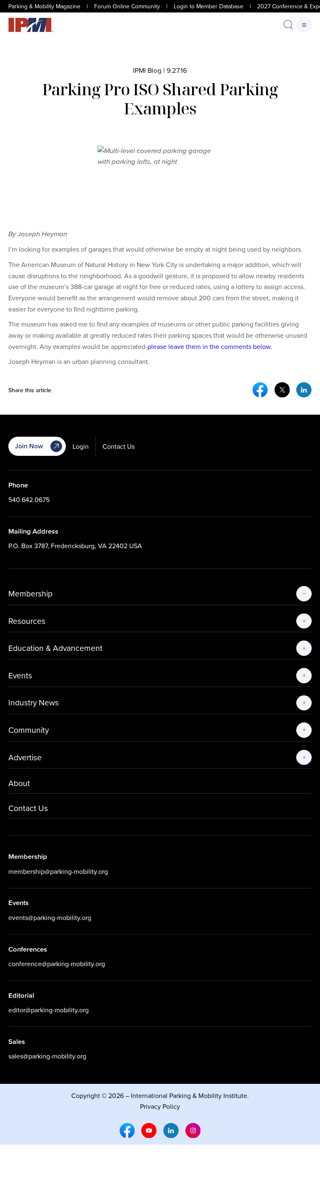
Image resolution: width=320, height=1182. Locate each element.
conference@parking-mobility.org (56, 963)
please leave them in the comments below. (210, 346)
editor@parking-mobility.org (48, 1009)
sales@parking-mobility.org (47, 1056)
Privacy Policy (160, 1105)
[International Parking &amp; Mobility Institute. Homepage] (30, 25)
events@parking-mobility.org (49, 917)
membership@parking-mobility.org (58, 871)
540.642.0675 (29, 499)
